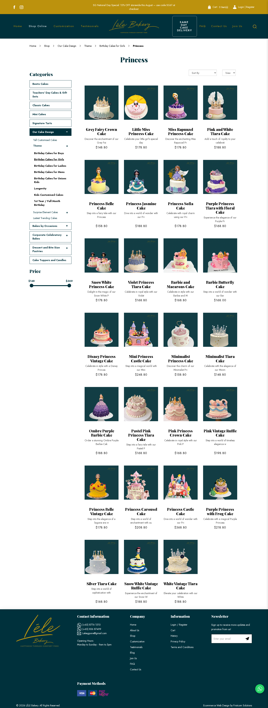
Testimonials (136, 647)
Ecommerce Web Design (216, 705)
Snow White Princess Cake (101, 284)
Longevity (40, 188)
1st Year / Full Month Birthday (47, 203)
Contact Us (135, 669)
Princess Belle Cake (101, 205)
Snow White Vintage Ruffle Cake (141, 585)
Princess (138, 46)
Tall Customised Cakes (45, 140)
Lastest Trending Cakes (45, 218)
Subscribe (247, 638)
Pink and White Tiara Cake (220, 131)
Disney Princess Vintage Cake (102, 358)
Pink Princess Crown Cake (180, 433)
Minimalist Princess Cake (180, 358)
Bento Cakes (40, 84)
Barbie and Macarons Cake (180, 284)
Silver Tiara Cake (101, 583)
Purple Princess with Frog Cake (220, 511)
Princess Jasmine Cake (141, 205)
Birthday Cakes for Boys (49, 153)
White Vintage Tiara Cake (180, 585)
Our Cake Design (67, 46)
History (174, 636)
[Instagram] (21, 7)
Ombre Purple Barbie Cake (101, 433)
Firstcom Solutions (242, 705)
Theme (88, 46)
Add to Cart (101, 103)
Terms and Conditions (182, 647)
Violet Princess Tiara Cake (141, 284)
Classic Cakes (41, 105)
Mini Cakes (39, 114)
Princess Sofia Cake (180, 205)
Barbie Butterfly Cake (220, 284)
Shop (47, 46)
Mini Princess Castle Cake (141, 358)
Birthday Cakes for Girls (112, 46)
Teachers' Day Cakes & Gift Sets (49, 94)
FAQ (132, 664)
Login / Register (179, 624)
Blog (132, 652)
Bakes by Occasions (44, 226)
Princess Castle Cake (180, 511)
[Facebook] (14, 7)
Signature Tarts (42, 123)
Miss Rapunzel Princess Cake (180, 131)
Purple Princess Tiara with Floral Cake (220, 208)
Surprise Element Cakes (45, 212)
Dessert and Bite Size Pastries (46, 249)
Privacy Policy (178, 641)
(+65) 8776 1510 (91, 624)
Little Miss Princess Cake (141, 131)
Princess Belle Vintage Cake (101, 511)
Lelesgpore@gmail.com (94, 633)
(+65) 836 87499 (91, 629)
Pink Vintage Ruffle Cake (220, 433)
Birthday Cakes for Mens (49, 172)
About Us (134, 630)
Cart (173, 630)
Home (33, 46)
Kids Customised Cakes (48, 195)
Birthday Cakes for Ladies (50, 166)
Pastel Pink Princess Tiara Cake (141, 435)
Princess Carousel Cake (141, 511)
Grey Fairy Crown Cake (101, 131)
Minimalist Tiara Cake (220, 358)
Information (180, 616)
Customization (137, 641)
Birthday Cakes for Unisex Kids (50, 180)
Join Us (133, 658)
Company (137, 616)
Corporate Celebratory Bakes (46, 237)
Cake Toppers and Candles (49, 260)
